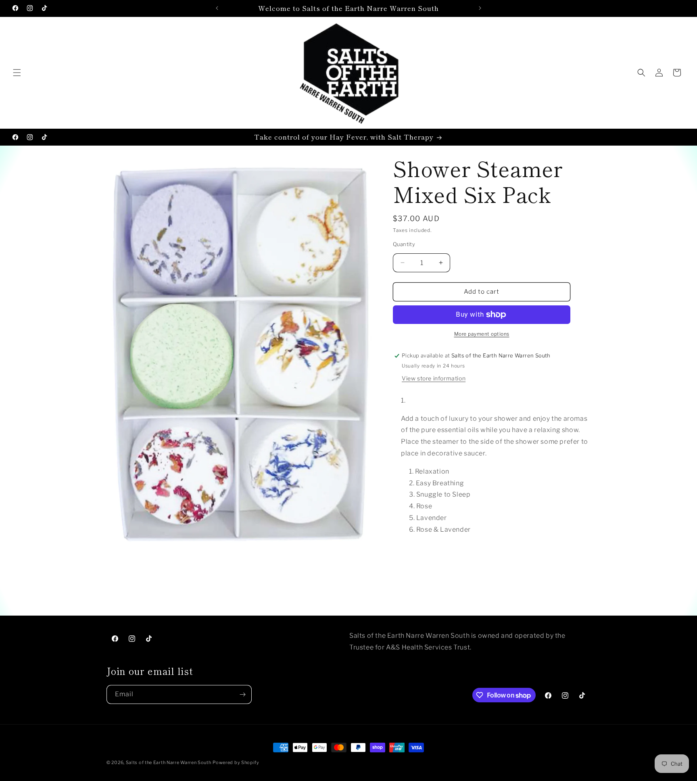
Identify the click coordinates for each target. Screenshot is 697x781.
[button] (17, 72)
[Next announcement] (480, 8)
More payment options (481, 334)
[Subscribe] (242, 694)
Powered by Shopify (236, 762)
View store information (433, 378)
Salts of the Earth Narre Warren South (168, 762)
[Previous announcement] (217, 8)
